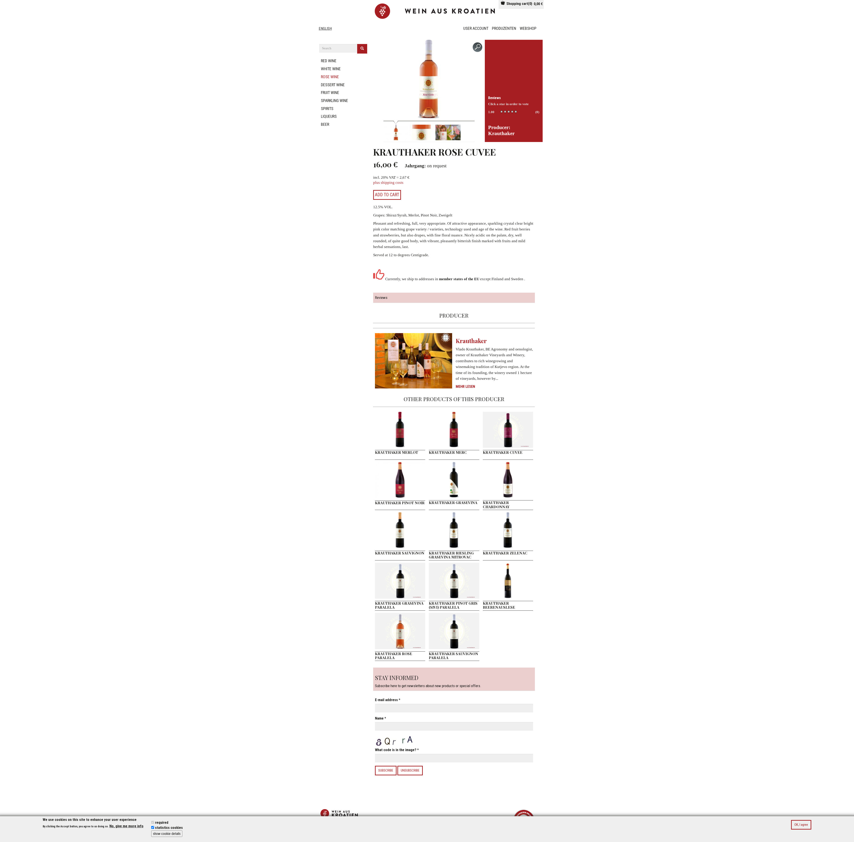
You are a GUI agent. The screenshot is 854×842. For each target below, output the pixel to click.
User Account (475, 28)
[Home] (435, 11)
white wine (331, 68)
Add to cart (387, 194)
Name (380, 718)
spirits (327, 108)
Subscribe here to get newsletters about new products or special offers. (428, 681)
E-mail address (387, 700)
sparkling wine (334, 100)
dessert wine (333, 84)
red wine (328, 60)
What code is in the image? (397, 750)
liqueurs (329, 116)
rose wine (330, 76)
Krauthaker (471, 341)
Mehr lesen (465, 386)
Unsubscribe (410, 770)
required (161, 822)
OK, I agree (801, 824)
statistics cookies (169, 828)
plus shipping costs (388, 182)
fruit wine (330, 92)
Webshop (528, 28)
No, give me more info (126, 826)
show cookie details (167, 833)
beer (325, 124)
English (325, 28)
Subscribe (385, 770)
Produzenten (504, 28)
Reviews (494, 98)
